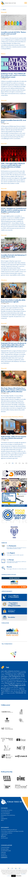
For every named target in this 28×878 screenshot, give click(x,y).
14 (23, 463)
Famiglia (5, 681)
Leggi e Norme (4, 834)
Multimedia (3, 852)
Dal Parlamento (14, 676)
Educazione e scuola (14, 679)
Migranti (6, 685)
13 (19, 463)
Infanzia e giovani (10, 683)
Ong (2, 687)
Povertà (16, 687)
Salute (11, 691)
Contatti (4, 857)
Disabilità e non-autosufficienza (10, 678)
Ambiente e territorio (13, 671)
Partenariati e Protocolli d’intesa (8, 815)
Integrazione (18, 683)
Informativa (18, 875)
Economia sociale (5, 679)
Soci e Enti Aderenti (5, 813)
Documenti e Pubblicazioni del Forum (9, 829)
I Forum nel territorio (5, 811)
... (3, 463)
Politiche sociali (10, 687)
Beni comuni (3, 672)
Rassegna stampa (5, 849)
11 (13, 463)
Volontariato (19, 693)
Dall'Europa (20, 674)
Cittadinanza (8, 672)
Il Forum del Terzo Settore (6, 810)
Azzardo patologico (23, 671)
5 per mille (4, 671)
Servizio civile (17, 691)
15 (26, 463)
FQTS (14, 681)
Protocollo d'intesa (15, 689)
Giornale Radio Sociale (6, 850)
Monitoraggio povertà (17, 685)
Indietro (4, 9)
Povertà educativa (21, 687)
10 (9, 463)
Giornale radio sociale (9, 574)
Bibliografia (3, 836)
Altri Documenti (4, 838)
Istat (22, 683)
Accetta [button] (13, 875)
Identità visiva (4, 855)
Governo (19, 681)
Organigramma (4, 818)
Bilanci (2, 820)
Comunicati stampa (5, 847)
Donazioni (23, 678)
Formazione (5, 623)
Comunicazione (14, 672)
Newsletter (3, 854)
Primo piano (5, 689)
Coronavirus (9, 674)
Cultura (15, 674)
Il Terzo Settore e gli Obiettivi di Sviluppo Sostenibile (12, 831)
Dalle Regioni (4, 676)
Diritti (23, 676)
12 (16, 463)
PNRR (4, 687)
